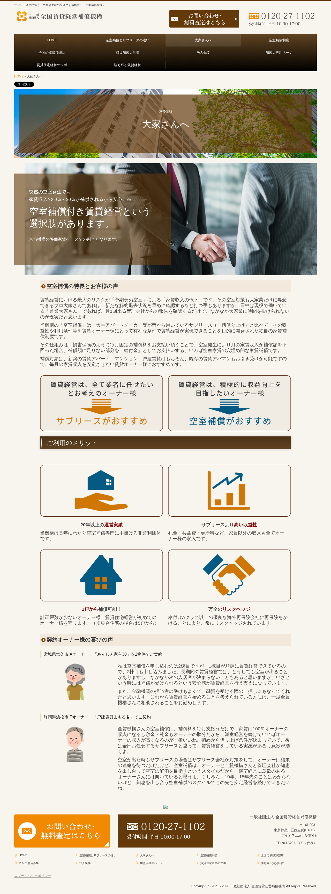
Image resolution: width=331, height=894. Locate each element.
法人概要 (203, 52)
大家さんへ (203, 40)
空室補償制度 (279, 40)
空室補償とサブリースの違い (127, 40)
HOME (52, 40)
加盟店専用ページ (279, 52)
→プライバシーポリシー (32, 876)
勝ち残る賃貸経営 (127, 65)
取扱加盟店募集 (127, 52)
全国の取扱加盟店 (52, 52)
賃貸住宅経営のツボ (52, 65)
